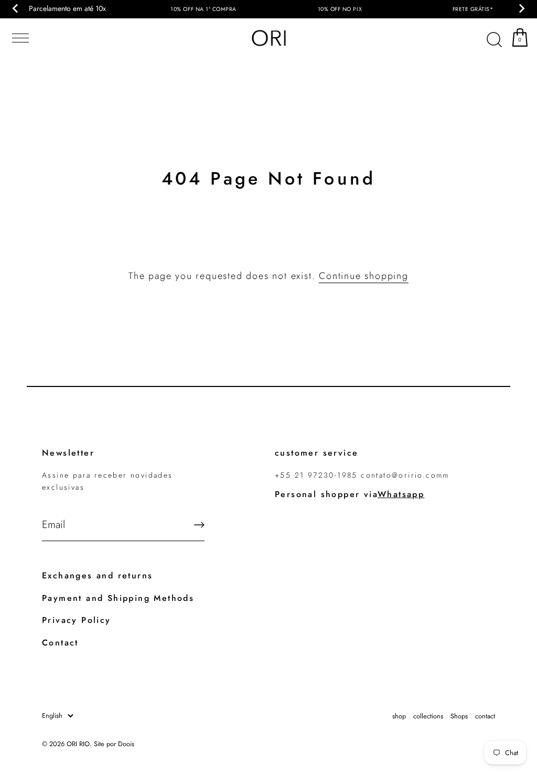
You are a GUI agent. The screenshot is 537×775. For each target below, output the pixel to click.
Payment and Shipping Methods (118, 598)
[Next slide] (521, 8)
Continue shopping (364, 276)
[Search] (494, 39)
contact (485, 716)
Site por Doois (114, 744)
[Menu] (18, 38)
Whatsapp (401, 494)
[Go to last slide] (16, 8)
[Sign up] (199, 525)
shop (399, 716)
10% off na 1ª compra (203, 9)
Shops (459, 716)
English (52, 716)
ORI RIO (78, 744)
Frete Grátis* (473, 9)
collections (428, 716)
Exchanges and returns (97, 575)
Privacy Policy (76, 620)
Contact (60, 643)
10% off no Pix (340, 9)
